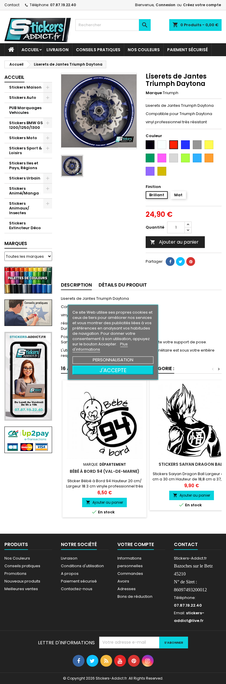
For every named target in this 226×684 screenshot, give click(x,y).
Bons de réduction (134, 596)
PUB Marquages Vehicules (25, 110)
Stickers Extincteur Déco (25, 225)
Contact (11, 4)
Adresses (126, 589)
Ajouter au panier (174, 242)
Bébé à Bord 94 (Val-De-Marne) (104, 471)
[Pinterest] (190, 261)
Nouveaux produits (22, 581)
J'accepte (113, 370)
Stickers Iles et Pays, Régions (23, 165)
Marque (154, 93)
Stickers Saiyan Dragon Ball (192, 464)
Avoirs (123, 581)
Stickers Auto (22, 97)
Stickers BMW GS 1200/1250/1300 (26, 125)
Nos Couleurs (144, 50)
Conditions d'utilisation (82, 566)
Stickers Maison (25, 87)
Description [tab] (76, 285)
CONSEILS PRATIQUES (98, 50)
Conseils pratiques (22, 566)
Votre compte (135, 544)
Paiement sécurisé (187, 50)
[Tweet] (180, 261)
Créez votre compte (202, 4)
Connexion (165, 4)
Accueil (30, 50)
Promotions (15, 573)
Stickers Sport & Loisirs (25, 150)
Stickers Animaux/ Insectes (19, 208)
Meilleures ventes (21, 589)
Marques (15, 243)
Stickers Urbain (24, 178)
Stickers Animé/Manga (24, 191)
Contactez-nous (76, 589)
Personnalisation (113, 359)
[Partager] (170, 261)
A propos (70, 573)
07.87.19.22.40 (63, 4)
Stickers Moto (23, 138)
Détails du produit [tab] (123, 285)
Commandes (130, 573)
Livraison (57, 50)
